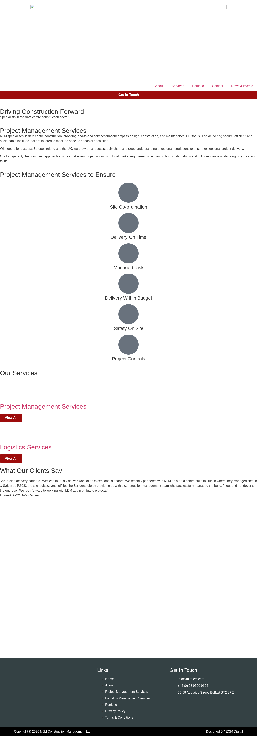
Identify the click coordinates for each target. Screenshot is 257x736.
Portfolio (198, 86)
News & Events (242, 86)
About (159, 86)
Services (178, 86)
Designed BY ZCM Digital (224, 731)
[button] (128, 622)
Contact (217, 86)
